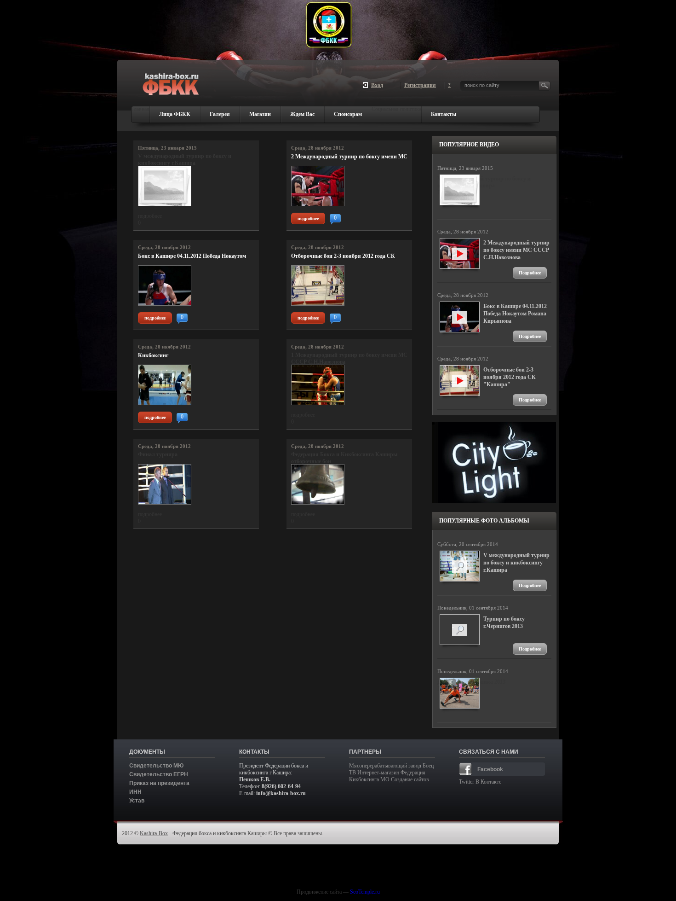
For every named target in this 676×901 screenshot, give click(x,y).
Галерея (220, 114)
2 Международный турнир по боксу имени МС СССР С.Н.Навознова (349, 156)
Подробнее (530, 272)
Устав (136, 800)
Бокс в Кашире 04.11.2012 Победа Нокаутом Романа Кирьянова (192, 256)
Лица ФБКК (174, 114)
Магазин (260, 114)
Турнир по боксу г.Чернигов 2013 (504, 622)
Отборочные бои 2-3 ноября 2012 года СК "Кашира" (343, 256)
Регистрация (420, 84)
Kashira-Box (154, 833)
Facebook (490, 769)
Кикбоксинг (153, 355)
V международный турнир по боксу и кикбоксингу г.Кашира (516, 562)
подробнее (308, 218)
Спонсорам (348, 114)
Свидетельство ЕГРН (158, 774)
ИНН (135, 792)
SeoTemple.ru (365, 892)
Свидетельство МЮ (156, 765)
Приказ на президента (159, 783)
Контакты (443, 114)
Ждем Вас (302, 114)
